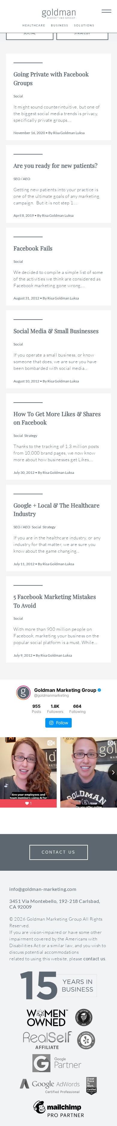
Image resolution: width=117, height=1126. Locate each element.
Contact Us (59, 852)
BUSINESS (59, 25)
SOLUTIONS (84, 25)
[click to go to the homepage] (59, 14)
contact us (94, 958)
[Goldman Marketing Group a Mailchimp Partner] (58, 1109)
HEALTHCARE (33, 25)
